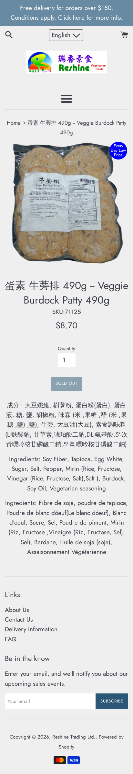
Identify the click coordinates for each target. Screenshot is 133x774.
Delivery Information (31, 629)
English (62, 35)
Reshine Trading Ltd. (74, 736)
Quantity (66, 348)
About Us (17, 609)
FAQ (10, 639)
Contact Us (19, 619)
